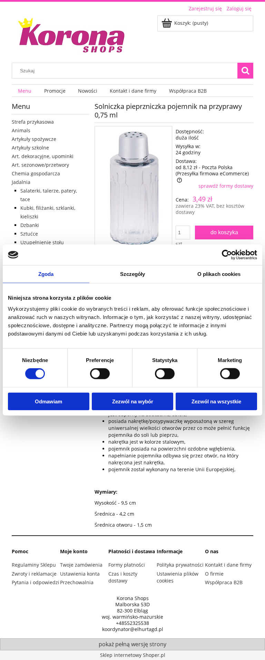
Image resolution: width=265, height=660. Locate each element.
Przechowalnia (77, 582)
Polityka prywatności (180, 564)
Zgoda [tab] (46, 274)
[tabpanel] (174, 437)
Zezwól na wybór (132, 401)
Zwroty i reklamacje (34, 573)
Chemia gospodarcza (36, 173)
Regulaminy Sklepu (34, 564)
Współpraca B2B (224, 582)
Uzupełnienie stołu (42, 242)
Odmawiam (48, 401)
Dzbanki (29, 225)
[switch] (100, 373)
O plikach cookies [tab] (219, 274)
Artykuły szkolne (30, 147)
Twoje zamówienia (81, 564)
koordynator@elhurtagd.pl (132, 629)
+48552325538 (132, 623)
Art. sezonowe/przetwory (40, 165)
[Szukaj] (245, 71)
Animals (21, 130)
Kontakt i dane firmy (228, 564)
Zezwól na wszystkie (216, 401)
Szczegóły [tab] (132, 274)
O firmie (214, 573)
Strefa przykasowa (33, 121)
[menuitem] (25, 91)
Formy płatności (126, 564)
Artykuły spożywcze (34, 139)
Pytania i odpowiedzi (35, 582)
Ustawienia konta (80, 573)
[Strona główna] (72, 34)
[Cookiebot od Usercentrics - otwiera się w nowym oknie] (227, 255)
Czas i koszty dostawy (122, 577)
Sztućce (29, 233)
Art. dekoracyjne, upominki (42, 156)
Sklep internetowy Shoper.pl (132, 655)
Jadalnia (21, 182)
